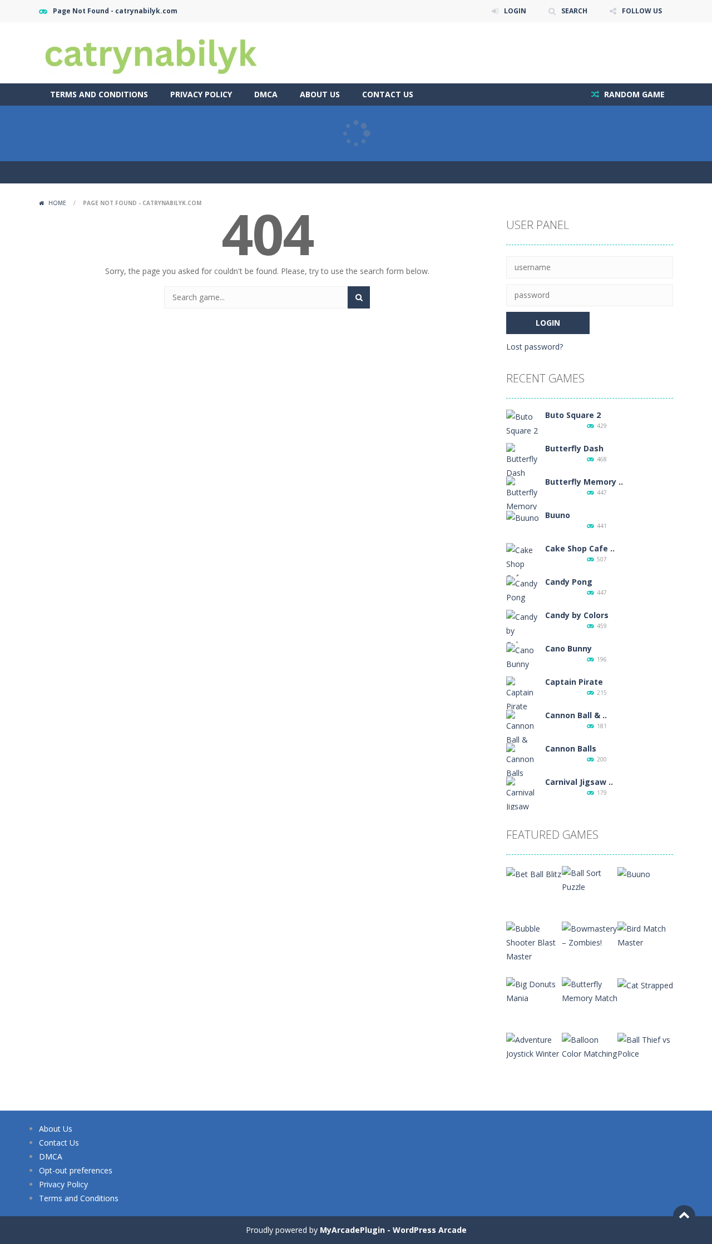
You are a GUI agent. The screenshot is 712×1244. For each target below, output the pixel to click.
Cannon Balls (570, 748)
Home (57, 203)
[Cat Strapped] (645, 984)
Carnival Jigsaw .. (579, 782)
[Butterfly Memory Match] (523, 500)
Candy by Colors (577, 615)
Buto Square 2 (573, 415)
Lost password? (534, 346)
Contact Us (387, 94)
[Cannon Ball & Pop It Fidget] (523, 741)
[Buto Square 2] (523, 422)
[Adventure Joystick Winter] (534, 1046)
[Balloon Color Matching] (589, 1046)
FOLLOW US (642, 11)
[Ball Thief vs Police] (645, 1046)
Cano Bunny (568, 648)
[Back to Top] (684, 1216)
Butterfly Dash (574, 448)
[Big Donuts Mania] (534, 990)
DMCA (266, 94)
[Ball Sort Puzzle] (589, 879)
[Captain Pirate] (523, 694)
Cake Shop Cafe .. (580, 548)
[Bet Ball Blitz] (533, 873)
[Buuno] (522, 516)
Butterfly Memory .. (584, 481)
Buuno (557, 515)
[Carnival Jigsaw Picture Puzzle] (523, 808)
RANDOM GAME (633, 94)
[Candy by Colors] (523, 629)
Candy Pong (568, 581)
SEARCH (574, 11)
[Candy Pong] (523, 589)
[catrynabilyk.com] (150, 52)
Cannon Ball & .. (576, 715)
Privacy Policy (201, 94)
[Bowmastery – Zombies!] (589, 934)
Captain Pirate (574, 681)
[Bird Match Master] (645, 934)
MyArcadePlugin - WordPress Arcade (393, 1230)
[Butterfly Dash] (523, 460)
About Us (320, 94)
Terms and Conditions (99, 94)
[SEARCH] (359, 297)
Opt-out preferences (75, 1170)
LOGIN (515, 11)
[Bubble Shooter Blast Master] (534, 941)
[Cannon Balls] (523, 760)
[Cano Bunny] (523, 656)
